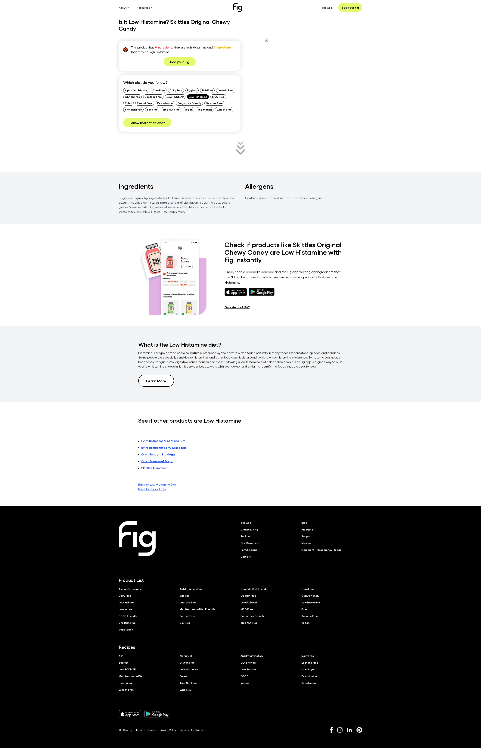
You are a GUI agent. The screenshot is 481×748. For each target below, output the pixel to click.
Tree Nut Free (171, 109)
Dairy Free (176, 90)
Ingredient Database (192, 729)
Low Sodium (248, 669)
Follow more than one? (147, 122)
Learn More (156, 380)
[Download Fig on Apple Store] (130, 714)
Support (306, 536)
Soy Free (152, 109)
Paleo (128, 103)
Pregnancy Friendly (189, 103)
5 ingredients (222, 47)
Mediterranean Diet (131, 676)
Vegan (189, 109)
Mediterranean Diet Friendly (197, 609)
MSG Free (218, 96)
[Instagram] (340, 730)
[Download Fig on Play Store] (157, 714)
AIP (121, 655)
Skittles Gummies (153, 468)
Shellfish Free (133, 109)
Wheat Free (224, 109)
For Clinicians (248, 549)
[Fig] (237, 7)
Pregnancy (125, 682)
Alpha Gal (186, 655)
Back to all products (152, 489)
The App (326, 7)
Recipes (245, 536)
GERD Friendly (310, 595)
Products (307, 529)
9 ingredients (164, 47)
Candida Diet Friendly (254, 588)
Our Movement (249, 543)
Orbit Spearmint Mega (157, 461)
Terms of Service (146, 729)
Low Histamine (198, 96)
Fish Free (207, 90)
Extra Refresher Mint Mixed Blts (163, 441)
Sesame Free (214, 103)
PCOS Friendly (128, 616)
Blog (304, 522)
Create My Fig (249, 529)
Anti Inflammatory (191, 588)
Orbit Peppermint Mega (158, 454)
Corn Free (158, 90)
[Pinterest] (359, 730)
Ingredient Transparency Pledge (321, 549)
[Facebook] (331, 730)
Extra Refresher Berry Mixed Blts (164, 447)
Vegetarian (204, 109)
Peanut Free (144, 103)
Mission (306, 543)
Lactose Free (153, 96)
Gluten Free (132, 96)
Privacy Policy (168, 729)
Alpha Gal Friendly (136, 90)
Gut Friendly (248, 662)
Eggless (192, 90)
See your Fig (350, 7)
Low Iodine (125, 609)
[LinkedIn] (349, 730)
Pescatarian (165, 103)
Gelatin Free (226, 90)
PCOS (244, 676)
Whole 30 (185, 689)
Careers (245, 556)
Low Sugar (308, 669)
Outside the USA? (237, 307)
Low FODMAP (175, 96)
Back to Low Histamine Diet (157, 484)
